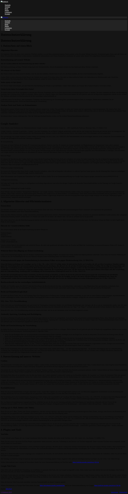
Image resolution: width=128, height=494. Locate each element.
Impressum (114, 492)
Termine (7, 7)
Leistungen (8, 12)
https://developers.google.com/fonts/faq (52, 485)
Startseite (7, 5)
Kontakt (7, 14)
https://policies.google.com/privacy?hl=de (86, 462)
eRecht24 (9, 489)
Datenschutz (123, 492)
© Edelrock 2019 (6, 492)
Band (6, 8)
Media (7, 10)
